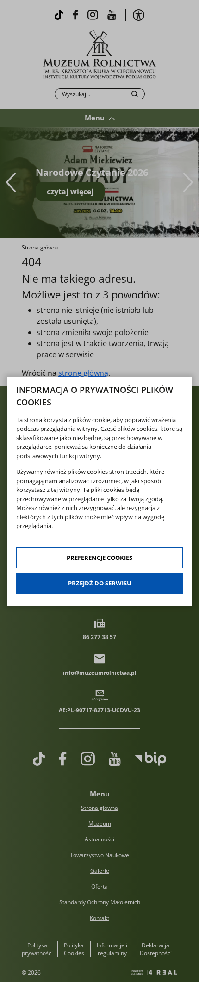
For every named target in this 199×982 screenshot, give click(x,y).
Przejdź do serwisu (99, 583)
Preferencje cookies (99, 557)
